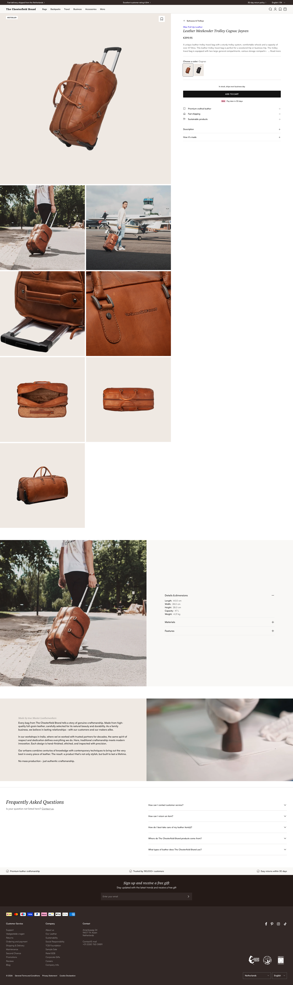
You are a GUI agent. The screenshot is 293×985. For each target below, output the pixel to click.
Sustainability (52, 937)
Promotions (11, 957)
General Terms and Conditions (27, 975)
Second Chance (13, 953)
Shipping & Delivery (15, 945)
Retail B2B (50, 953)
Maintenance (12, 949)
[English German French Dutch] (279, 975)
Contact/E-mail (90, 941)
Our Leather (51, 933)
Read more (275, 51)
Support (10, 930)
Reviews (10, 961)
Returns (9, 937)
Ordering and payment (16, 941)
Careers (49, 961)
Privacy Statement (49, 975)
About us (50, 930)
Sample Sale (51, 949)
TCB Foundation (53, 945)
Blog (8, 965)
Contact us (48, 808)
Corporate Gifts (53, 957)
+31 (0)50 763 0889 (92, 944)
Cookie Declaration (68, 975)
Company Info (52, 965)
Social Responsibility (55, 941)
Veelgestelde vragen (15, 933)
